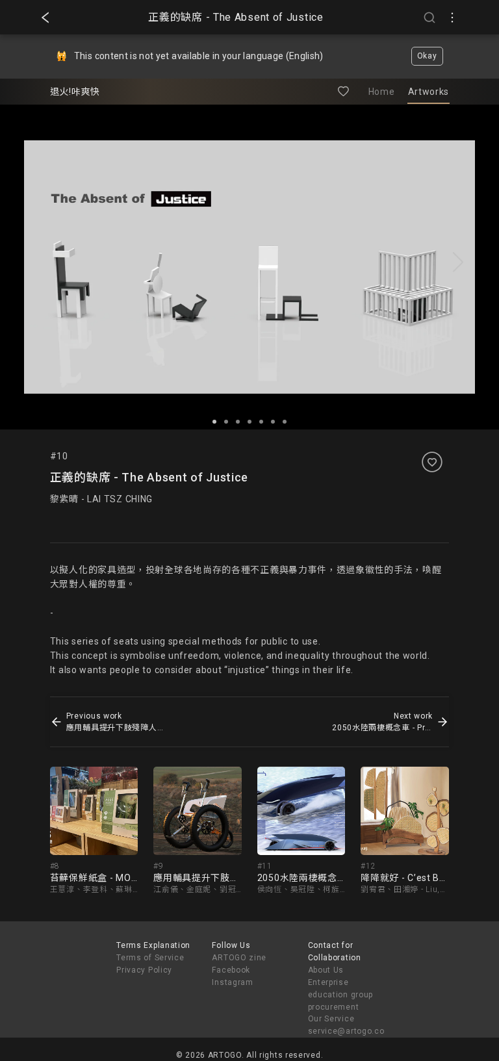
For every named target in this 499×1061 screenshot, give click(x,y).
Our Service (331, 1018)
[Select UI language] (452, 17)
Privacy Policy (144, 970)
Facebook (231, 970)
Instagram (232, 982)
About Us (326, 970)
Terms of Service (150, 957)
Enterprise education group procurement (341, 995)
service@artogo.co (346, 1031)
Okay (427, 55)
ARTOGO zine (239, 957)
